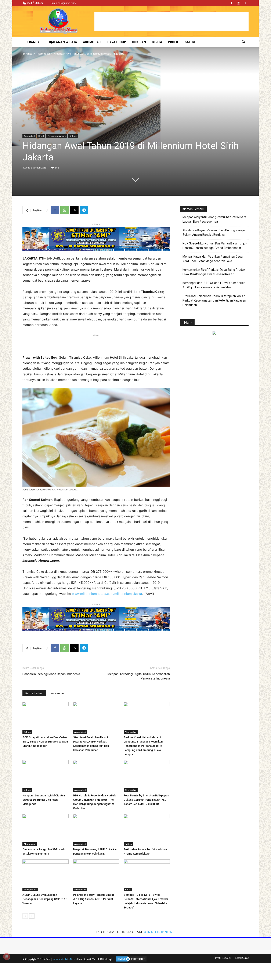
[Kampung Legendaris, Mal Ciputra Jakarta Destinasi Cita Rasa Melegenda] (45, 776)
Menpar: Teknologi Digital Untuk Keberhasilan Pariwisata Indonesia (139, 676)
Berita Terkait (34, 693)
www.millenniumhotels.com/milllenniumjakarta (107, 594)
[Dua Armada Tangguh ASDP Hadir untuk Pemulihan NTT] (45, 830)
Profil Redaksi (223, 958)
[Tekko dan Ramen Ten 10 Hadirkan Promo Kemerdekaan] (147, 830)
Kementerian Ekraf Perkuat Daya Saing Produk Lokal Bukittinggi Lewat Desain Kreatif (214, 272)
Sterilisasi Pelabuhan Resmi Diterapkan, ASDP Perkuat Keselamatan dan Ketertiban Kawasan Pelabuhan (214, 300)
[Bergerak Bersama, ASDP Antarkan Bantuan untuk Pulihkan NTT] (96, 830)
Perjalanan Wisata (61, 42)
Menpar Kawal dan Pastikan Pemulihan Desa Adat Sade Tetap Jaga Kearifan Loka (213, 259)
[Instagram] (238, 3)
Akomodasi (92, 42)
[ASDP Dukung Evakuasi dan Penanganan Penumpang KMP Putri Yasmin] (45, 875)
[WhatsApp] (64, 210)
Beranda (32, 42)
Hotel (41, 136)
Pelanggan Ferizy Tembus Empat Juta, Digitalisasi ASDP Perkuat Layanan (93, 899)
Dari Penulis (57, 693)
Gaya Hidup (116, 42)
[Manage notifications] (6, 956)
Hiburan (139, 42)
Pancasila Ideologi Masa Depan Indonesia (51, 674)
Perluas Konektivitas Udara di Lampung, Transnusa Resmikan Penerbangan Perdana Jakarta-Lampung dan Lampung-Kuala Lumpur (143, 746)
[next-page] (32, 916)
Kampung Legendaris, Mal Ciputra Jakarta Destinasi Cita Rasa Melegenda (43, 800)
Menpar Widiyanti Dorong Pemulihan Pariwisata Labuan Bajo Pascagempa (214, 219)
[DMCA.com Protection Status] (130, 959)
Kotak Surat (242, 958)
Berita (157, 42)
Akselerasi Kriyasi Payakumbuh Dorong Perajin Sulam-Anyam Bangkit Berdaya (214, 232)
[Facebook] (231, 3)
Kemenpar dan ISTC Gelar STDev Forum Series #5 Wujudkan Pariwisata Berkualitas (214, 285)
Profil (173, 42)
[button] (243, 42)
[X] (245, 3)
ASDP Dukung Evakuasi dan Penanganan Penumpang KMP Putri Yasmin (44, 899)
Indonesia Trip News (65, 959)
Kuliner (73, 136)
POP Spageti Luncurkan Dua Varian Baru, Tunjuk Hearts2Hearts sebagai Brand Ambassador (45, 741)
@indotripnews (159, 932)
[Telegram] (84, 210)
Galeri (190, 42)
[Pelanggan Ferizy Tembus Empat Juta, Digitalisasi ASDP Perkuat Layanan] (96, 875)
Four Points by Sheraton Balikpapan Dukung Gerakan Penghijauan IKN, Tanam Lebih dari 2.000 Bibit (146, 800)
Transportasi (30, 889)
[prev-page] (25, 916)
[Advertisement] (171, 21)
